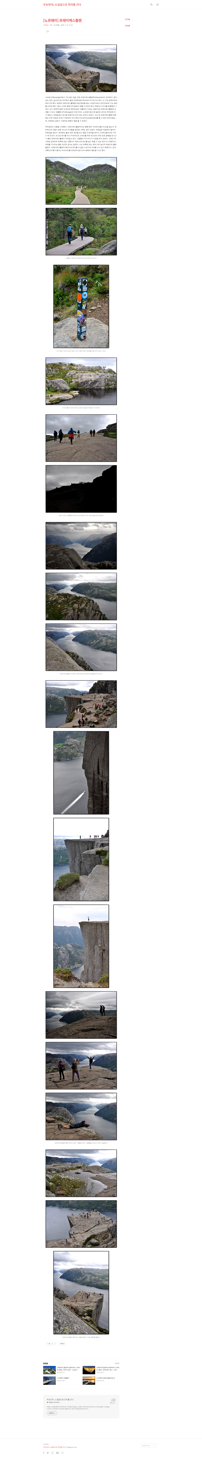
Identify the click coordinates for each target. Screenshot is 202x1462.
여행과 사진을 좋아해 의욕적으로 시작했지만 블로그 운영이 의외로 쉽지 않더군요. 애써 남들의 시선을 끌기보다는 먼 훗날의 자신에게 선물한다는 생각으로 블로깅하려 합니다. (78, 1408)
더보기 (117, 1363)
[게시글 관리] (55, 1343)
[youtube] (57, 1453)
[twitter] (48, 1453)
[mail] (62, 1453)
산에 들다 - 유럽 (47, 25)
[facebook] (43, 1453)
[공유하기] (52, 1343)
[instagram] (52, 1453)
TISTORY (46, 1444)
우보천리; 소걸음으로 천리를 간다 (62, 4)
